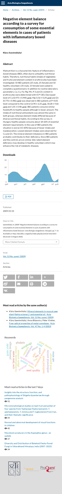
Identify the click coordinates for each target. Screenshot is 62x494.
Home (5, 10)
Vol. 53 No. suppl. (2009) (33, 10)
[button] (9, 277)
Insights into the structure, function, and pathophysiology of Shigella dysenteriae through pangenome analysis (27, 395)
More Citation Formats (15, 242)
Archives (15, 10)
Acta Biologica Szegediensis (20, 3)
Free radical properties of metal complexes (29, 323)
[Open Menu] (3, 3)
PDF (9, 196)
